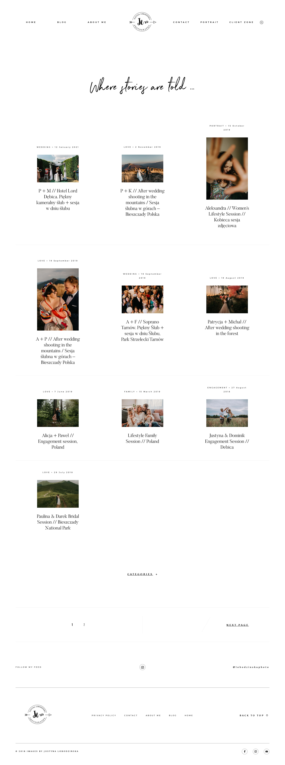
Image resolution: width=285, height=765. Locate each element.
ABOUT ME (97, 22)
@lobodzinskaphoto (251, 667)
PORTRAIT (209, 22)
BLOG (62, 22)
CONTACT (181, 22)
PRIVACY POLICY (104, 715)
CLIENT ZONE (241, 22)
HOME (31, 22)
